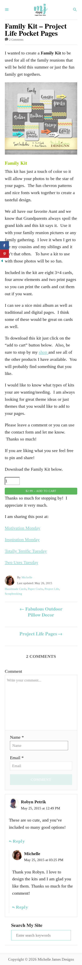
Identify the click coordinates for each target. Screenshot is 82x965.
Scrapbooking (13, 593)
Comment (13, 671)
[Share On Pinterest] (4, 254)
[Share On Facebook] (4, 245)
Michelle (26, 577)
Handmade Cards (15, 588)
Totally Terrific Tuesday (26, 551)
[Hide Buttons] (2, 261)
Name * (17, 737)
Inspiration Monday (22, 539)
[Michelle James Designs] (41, 10)
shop (43, 352)
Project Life (52, 588)
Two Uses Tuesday (21, 562)
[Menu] (7, 10)
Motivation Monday (22, 528)
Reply (19, 841)
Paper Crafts (35, 588)
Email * (17, 757)
